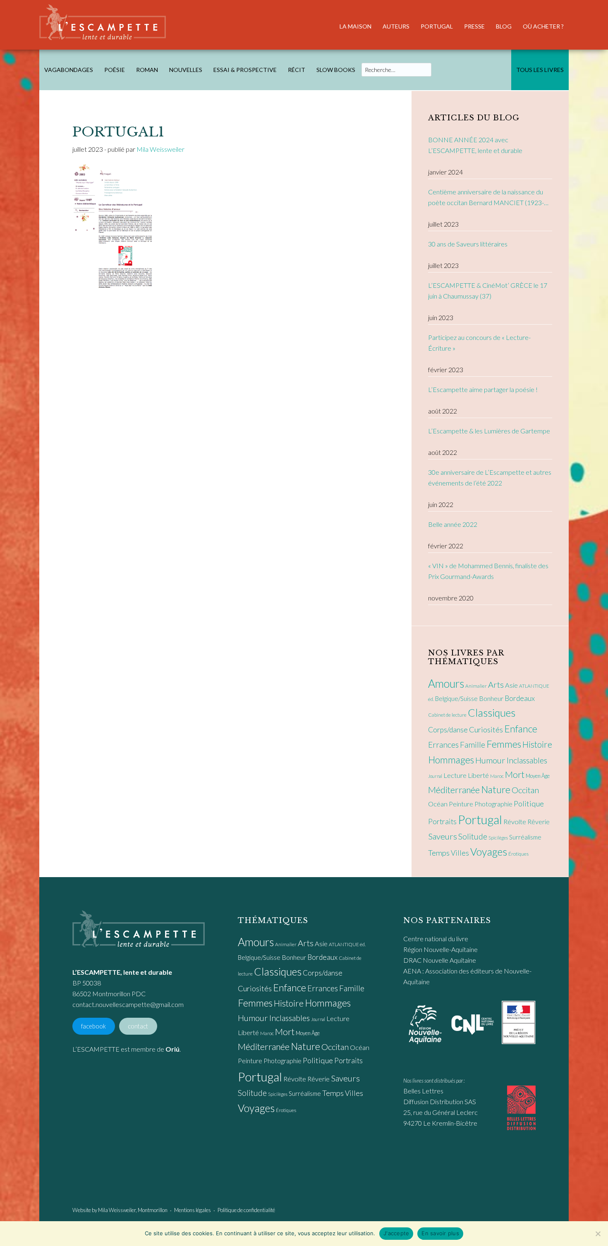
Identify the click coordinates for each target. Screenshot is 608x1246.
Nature (495, 789)
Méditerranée (454, 789)
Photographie (493, 804)
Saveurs (442, 836)
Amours (446, 683)
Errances (443, 744)
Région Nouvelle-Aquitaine (440, 949)
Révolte (514, 822)
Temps (439, 852)
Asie (511, 685)
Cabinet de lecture (447, 715)
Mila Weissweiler (117, 1210)
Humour (490, 760)
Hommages (451, 759)
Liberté (478, 775)
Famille (472, 744)
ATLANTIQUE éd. (347, 944)
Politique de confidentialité (246, 1210)
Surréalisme (525, 837)
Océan (438, 804)
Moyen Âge (538, 775)
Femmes (503, 744)
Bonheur (491, 698)
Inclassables (527, 760)
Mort (514, 774)
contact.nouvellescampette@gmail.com (128, 1004)
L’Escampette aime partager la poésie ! (483, 389)
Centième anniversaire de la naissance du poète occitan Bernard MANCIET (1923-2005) (486, 198)
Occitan (525, 790)
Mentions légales (192, 1210)
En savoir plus (440, 1233)
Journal (435, 776)
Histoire (537, 744)
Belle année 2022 (452, 524)
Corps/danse (448, 729)
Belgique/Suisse (456, 698)
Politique (529, 803)
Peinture (461, 804)
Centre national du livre (435, 938)
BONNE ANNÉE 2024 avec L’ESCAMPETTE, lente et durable (475, 145)
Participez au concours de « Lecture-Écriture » (479, 342)
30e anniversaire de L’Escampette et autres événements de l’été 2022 (489, 477)
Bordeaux (520, 698)
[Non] (598, 1233)
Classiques (491, 712)
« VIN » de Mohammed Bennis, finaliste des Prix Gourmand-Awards (488, 571)
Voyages (488, 851)
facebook (93, 1026)
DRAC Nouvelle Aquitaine (439, 960)
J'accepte (396, 1233)
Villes (460, 853)
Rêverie (538, 821)
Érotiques (518, 854)
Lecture (455, 775)
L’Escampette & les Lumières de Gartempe (489, 431)
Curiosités (486, 729)
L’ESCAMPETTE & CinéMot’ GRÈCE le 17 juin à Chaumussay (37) (487, 290)
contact (138, 1026)
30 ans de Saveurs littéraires (467, 244)
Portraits (442, 821)
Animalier (476, 686)
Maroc (497, 776)
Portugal (480, 819)
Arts (496, 684)
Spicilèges (498, 837)
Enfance (520, 728)
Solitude (472, 836)
